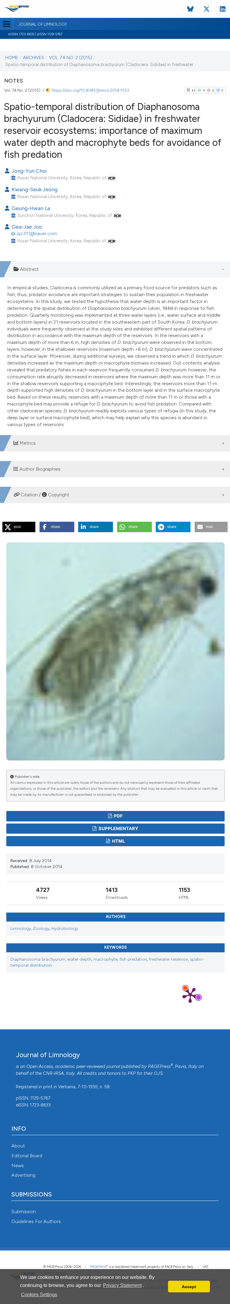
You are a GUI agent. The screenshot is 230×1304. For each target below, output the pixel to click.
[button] (18, 527)
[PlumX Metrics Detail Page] (190, 995)
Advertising (23, 1175)
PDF (118, 816)
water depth (79, 959)
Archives (33, 57)
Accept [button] (189, 1286)
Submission (23, 1211)
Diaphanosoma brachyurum (37, 959)
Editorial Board (26, 1155)
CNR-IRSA (53, 1073)
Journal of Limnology (42, 24)
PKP (132, 1073)
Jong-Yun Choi (28, 171)
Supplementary (118, 828)
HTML (118, 841)
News (17, 1165)
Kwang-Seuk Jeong (34, 189)
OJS (158, 1073)
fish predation (133, 959)
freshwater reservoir (168, 959)
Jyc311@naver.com (36, 233)
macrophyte (105, 959)
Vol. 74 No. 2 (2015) (70, 57)
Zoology (41, 928)
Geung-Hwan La (30, 208)
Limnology (20, 928)
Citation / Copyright (44, 495)
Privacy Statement (122, 1285)
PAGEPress (159, 1066)
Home (11, 57)
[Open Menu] (6, 24)
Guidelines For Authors (36, 1221)
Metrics (27, 443)
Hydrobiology (65, 928)
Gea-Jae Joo (26, 227)
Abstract (29, 269)
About (18, 1146)
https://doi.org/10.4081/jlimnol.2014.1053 (90, 90)
